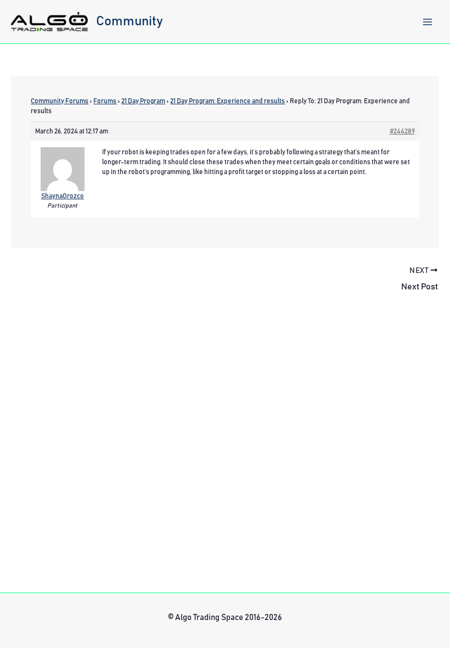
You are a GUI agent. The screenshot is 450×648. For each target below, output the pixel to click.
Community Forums (59, 101)
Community (129, 21)
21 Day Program (143, 101)
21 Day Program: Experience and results (227, 101)
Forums (104, 101)
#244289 (402, 131)
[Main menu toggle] (427, 21)
